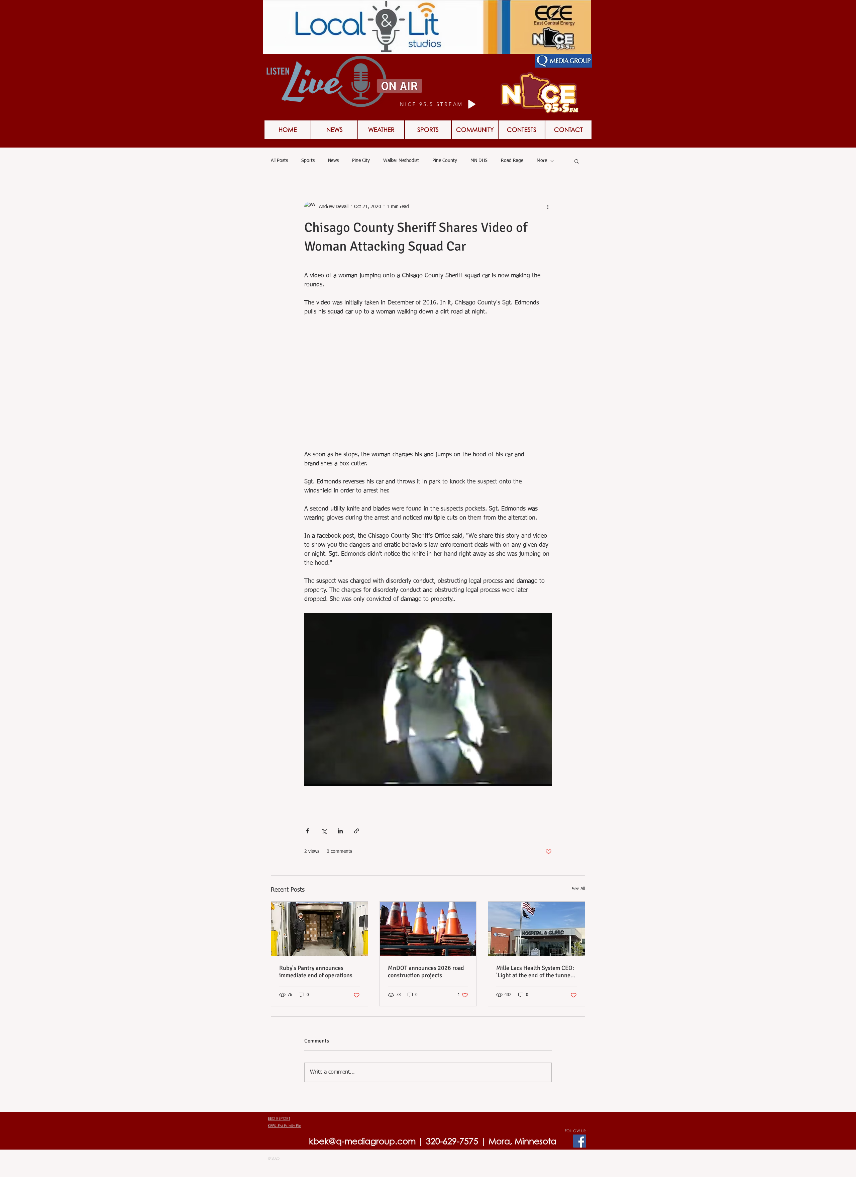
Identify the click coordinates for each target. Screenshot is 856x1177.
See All (578, 889)
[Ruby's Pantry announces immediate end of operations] (319, 929)
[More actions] (548, 207)
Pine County (444, 160)
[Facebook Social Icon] (579, 1141)
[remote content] (428, 388)
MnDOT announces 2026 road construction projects (426, 971)
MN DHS (479, 160)
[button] (522, 129)
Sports (308, 160)
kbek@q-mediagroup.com (362, 1141)
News (333, 160)
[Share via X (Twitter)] (324, 831)
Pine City (361, 160)
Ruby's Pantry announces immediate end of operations (315, 971)
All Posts (279, 160)
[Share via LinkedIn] (340, 831)
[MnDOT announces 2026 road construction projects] (428, 929)
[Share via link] (356, 831)
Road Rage (512, 160)
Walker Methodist (401, 160)
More (542, 160)
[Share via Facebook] (307, 831)
